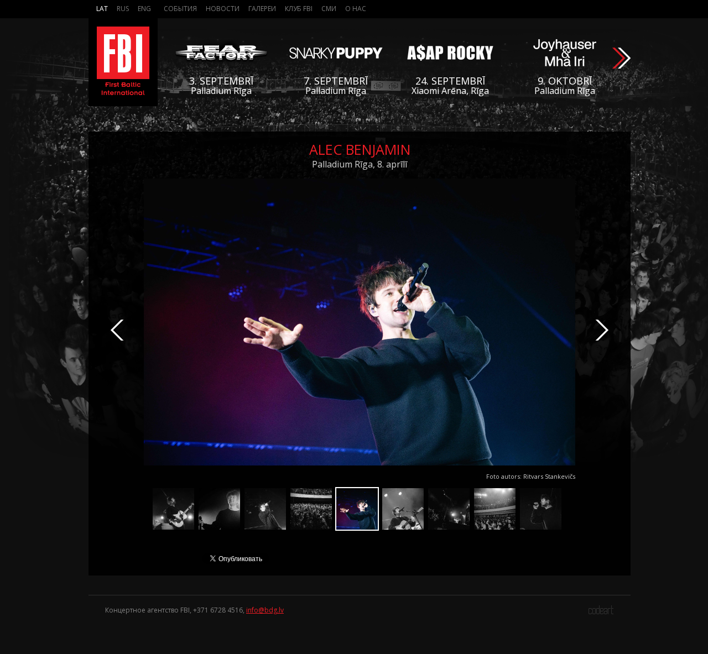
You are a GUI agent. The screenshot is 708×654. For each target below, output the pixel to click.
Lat (102, 8)
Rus (123, 8)
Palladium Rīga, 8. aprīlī (359, 164)
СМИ (328, 8)
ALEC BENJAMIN (359, 149)
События (180, 8)
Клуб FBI (299, 8)
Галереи (262, 8)
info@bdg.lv (265, 610)
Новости (223, 8)
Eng (144, 8)
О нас (355, 8)
